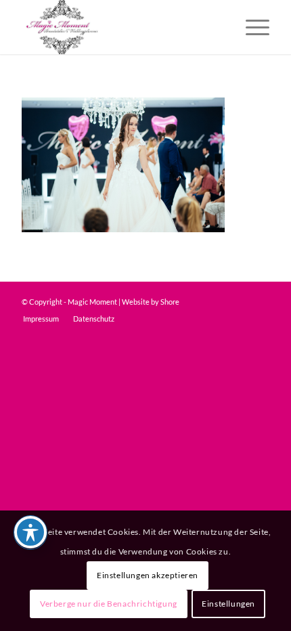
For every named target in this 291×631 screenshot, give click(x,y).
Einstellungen (228, 604)
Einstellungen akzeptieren (147, 575)
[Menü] (250, 27)
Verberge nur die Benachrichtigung (108, 604)
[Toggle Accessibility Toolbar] (30, 532)
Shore (169, 301)
